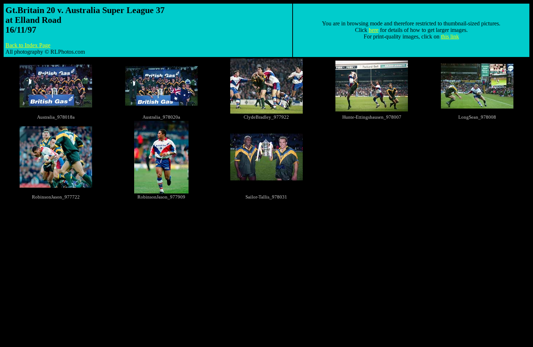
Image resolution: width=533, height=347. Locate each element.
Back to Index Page (27, 45)
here (374, 30)
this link (450, 36)
